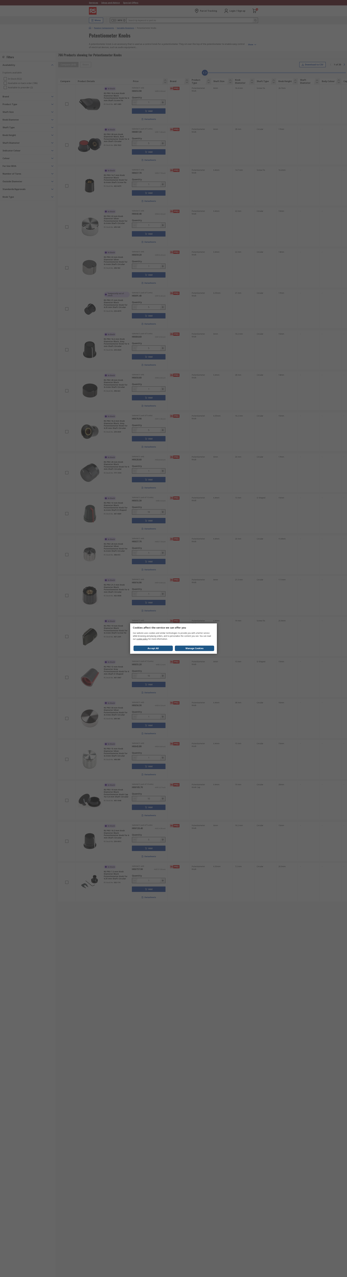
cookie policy (142, 639)
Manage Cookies (194, 648)
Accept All (153, 648)
